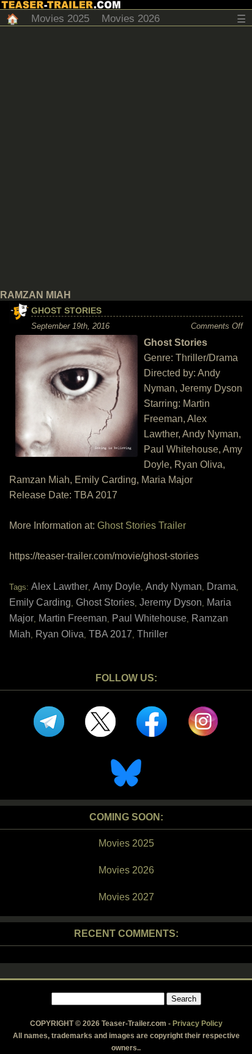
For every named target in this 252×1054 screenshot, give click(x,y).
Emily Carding (40, 602)
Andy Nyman (174, 586)
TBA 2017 (110, 634)
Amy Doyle (117, 586)
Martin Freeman (73, 618)
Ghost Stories (66, 310)
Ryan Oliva (59, 634)
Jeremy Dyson (170, 602)
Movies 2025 (60, 18)
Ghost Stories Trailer (141, 525)
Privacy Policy (197, 1023)
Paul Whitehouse (149, 618)
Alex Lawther (59, 586)
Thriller (152, 634)
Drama (221, 586)
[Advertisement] (126, 158)
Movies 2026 (131, 18)
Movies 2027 (126, 897)
